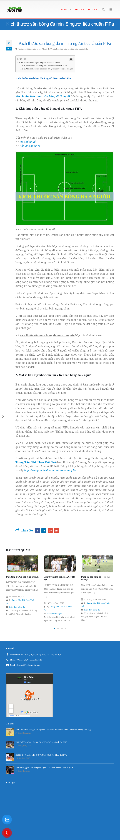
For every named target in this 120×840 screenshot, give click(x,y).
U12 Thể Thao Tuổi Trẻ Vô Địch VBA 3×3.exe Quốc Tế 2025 (41, 742)
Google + (50, 530)
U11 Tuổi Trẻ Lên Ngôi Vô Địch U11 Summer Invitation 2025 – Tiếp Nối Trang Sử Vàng (53, 730)
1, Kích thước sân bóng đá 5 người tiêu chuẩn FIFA (45, 66)
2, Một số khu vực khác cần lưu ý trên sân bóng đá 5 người (48, 69)
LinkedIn (43, 530)
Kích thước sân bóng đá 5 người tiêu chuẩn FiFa (39, 62)
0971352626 (92, 10)
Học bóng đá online (90, 577)
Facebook (37, 530)
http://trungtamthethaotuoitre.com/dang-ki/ (50, 470)
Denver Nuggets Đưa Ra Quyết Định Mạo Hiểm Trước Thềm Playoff (44, 768)
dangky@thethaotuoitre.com (29, 665)
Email (56, 530)
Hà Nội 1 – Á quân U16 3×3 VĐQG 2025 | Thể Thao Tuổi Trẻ (41, 755)
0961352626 (80, 10)
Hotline (63, 9)
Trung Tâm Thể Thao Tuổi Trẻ (35, 462)
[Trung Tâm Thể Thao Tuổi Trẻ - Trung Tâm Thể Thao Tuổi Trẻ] (14, 9)
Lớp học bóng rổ (30, 145)
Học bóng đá (28, 141)
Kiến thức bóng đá (17, 614)
